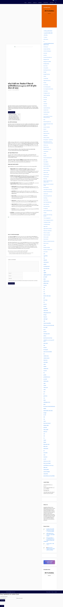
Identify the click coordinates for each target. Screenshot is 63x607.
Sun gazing (46, 208)
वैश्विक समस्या (45, 446)
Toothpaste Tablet (47, 222)
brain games (46, 67)
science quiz (46, 193)
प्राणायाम (45, 385)
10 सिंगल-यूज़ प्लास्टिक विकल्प (48, 30)
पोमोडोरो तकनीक (46, 381)
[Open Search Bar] (55, 2)
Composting (46, 78)
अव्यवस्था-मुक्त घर (46, 262)
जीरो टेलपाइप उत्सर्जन (47, 333)
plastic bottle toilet (47, 166)
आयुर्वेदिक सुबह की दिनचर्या (47, 274)
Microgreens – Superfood (48, 139)
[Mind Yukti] (55, 0)
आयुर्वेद (44, 270)
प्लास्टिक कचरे (46, 387)
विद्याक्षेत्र (22, 250)
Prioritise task (15, 250)
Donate (45, 82)
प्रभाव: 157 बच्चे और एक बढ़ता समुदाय (14, 119)
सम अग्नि (45, 459)
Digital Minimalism (47, 80)
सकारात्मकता (45, 457)
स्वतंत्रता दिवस (46, 473)
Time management (47, 218)
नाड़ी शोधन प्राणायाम (46, 358)
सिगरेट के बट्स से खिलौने (47, 463)
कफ (44, 291)
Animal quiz (46, 46)
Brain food (45, 65)
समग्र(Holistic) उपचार (47, 461)
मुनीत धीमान (19, 250)
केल (44, 302)
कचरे (44, 287)
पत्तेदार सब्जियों (46, 362)
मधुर (44, 419)
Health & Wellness (47, 107)
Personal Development (48, 157)
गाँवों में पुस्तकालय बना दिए (47, 312)
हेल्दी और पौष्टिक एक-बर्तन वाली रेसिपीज (49, 475)
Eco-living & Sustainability (48, 88)
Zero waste (46, 251)
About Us (29, 2)
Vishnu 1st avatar (47, 232)
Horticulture (46, 114)
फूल (44, 393)
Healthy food (46, 109)
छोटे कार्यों (45, 331)
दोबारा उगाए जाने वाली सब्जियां (48, 351)
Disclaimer (40, 2)
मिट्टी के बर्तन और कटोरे (47, 423)
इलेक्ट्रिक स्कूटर (46, 283)
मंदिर (44, 417)
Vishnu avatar (46, 237)
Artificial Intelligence (47, 51)
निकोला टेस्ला (45, 360)
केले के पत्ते (45, 304)
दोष (44, 353)
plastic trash (46, 172)
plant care (45, 159)
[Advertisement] (23, 11)
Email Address (3, 598)
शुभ (44, 450)
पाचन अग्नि (45, 370)
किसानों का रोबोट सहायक (47, 295)
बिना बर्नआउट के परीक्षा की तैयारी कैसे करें (49, 406)
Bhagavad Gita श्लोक (47, 61)
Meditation (46, 135)
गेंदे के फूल (45, 314)
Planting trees (46, 164)
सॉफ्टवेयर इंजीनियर (25, 250)
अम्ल (44, 258)
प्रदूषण (44, 383)
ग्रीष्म (44, 321)
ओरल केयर (45, 285)
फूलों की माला (45, 396)
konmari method (47, 127)
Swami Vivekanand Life (48, 210)
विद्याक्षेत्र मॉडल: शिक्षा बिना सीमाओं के (14, 118)
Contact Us (35, 2)
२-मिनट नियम (45, 35)
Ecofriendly (46, 91)
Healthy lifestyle (46, 112)
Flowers (45, 101)
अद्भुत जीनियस (46, 255)
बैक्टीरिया (45, 408)
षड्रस (44, 454)
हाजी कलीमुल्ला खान (46, 490)
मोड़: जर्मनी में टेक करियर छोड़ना (13, 115)
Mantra (45, 129)
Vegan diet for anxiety (48, 228)
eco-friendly (46, 84)
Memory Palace (46, 137)
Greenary (45, 105)
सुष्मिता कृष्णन (45, 467)
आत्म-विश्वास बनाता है (47, 266)
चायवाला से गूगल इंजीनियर (47, 323)
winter (45, 245)
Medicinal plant (46, 133)
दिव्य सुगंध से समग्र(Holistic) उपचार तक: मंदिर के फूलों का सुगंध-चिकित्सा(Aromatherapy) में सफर (21, 252)
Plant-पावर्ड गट (46, 161)
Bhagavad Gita (46, 59)
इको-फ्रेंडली (45, 276)
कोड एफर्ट (45, 306)
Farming (45, 99)
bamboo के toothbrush (48, 57)
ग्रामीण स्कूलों (45, 319)
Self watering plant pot (48, 195)
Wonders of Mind (47, 247)
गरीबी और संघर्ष (46, 310)
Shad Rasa (45, 197)
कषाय (44, 293)
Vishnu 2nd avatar (47, 234)
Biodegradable (46, 63)
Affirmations (46, 39)
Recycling (45, 178)
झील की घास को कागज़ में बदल (48, 338)
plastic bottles (46, 168)
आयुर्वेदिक (45, 272)
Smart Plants (46, 200)
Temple (45, 212)
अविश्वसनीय (45, 260)
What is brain (46, 243)
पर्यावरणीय (45, 366)
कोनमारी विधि (45, 308)
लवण (44, 433)
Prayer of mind (46, 174)
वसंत (44, 435)
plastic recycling (46, 170)
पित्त (44, 372)
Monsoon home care (47, 149)
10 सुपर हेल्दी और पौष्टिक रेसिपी (48, 33)
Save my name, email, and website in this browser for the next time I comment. (23, 280)
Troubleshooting (47, 224)
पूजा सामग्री (45, 379)
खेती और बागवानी (11, 251)
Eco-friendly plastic (47, 86)
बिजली (44, 404)
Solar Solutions (46, 204)
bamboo (45, 55)
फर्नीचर (45, 389)
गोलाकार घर (45, 316)
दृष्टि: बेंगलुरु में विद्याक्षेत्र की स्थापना (14, 117)
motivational (11, 250)
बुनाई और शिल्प (15, 251)
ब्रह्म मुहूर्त (45, 412)
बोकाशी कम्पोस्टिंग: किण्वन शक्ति (48, 410)
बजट (44, 398)
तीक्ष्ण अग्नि (45, 347)
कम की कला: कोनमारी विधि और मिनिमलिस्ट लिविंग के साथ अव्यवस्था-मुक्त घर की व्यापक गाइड (20, 253)
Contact (55, 591)
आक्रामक (45, 264)
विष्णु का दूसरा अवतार (46, 444)
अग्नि (44, 253)
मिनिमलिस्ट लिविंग (46, 425)
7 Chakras (45, 37)
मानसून (45, 421)
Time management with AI (48, 220)
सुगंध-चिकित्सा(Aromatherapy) (48, 465)
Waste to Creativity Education (49, 241)
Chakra (45, 76)
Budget (45, 72)
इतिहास (45, 279)
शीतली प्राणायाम (46, 448)
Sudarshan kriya (47, 206)
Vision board (46, 239)
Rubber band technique (48, 191)
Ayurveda (45, 53)
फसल (44, 391)
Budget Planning (47, 74)
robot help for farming (48, 189)
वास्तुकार (45, 440)
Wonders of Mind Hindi (48, 249)
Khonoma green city (47, 121)
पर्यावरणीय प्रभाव (46, 368)
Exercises (45, 97)
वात (44, 438)
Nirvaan (45, 155)
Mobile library (46, 147)
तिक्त (44, 345)
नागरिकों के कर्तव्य (46, 356)
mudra (45, 153)
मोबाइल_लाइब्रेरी (46, 429)
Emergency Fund (47, 93)
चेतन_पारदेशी (45, 327)
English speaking (47, 95)
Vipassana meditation (48, 230)
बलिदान (45, 400)
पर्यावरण (45, 364)
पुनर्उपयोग (45, 374)
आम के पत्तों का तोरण (46, 268)
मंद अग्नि (45, 414)
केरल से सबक (45, 300)
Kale (44, 119)
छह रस (44, 329)
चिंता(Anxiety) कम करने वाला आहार (49, 325)
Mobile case (46, 145)
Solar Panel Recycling (47, 202)
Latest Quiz (51, 2)
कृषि (44, 298)
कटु (44, 289)
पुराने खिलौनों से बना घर (47, 377)
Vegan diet (45, 226)
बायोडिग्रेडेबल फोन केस (47, 402)
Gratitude (45, 103)
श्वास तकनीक (45, 452)
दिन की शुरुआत (46, 349)
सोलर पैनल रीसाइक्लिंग (47, 471)
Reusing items (46, 187)
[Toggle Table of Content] (18, 114)
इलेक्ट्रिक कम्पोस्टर (46, 281)
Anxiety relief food (47, 48)
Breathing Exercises (47, 70)
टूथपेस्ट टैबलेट (46, 343)
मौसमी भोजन (45, 431)
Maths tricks (46, 131)
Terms (52, 591)
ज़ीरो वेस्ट (45, 335)
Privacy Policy (46, 2)
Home (25, 2)
